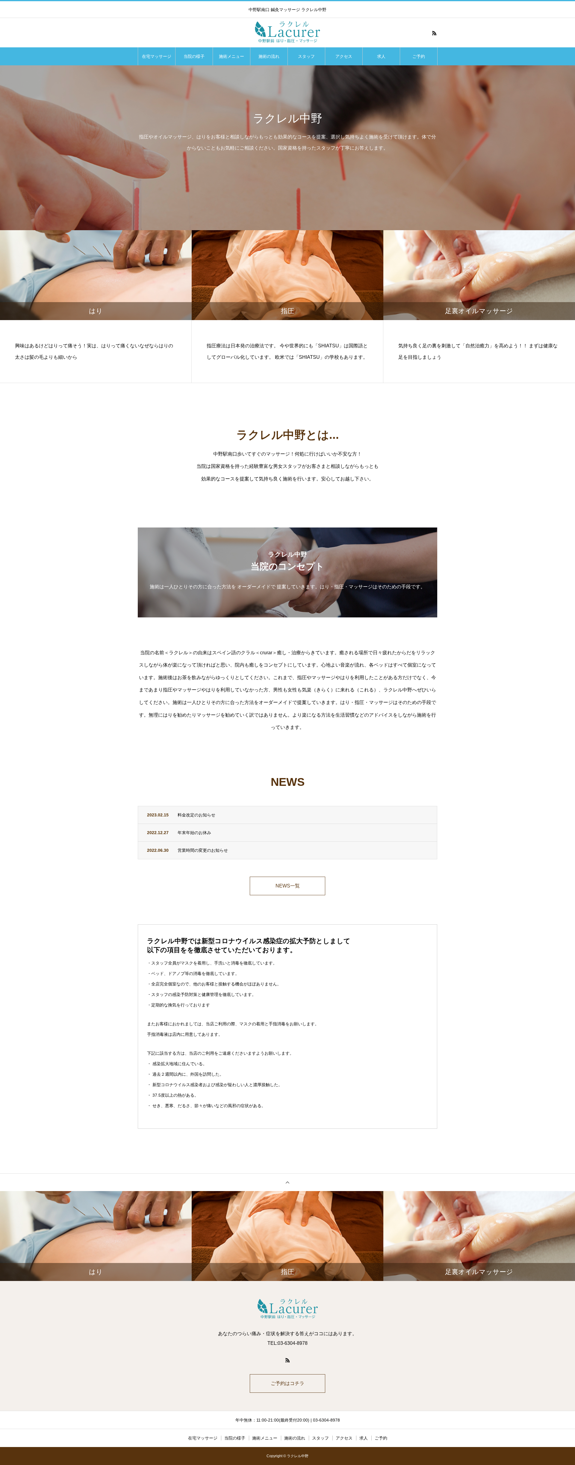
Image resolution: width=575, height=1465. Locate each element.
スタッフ (306, 56)
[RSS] (434, 33)
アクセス (343, 56)
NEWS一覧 (288, 885)
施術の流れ (268, 56)
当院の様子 (194, 56)
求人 (381, 56)
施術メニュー (231, 56)
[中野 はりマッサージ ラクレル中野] (287, 32)
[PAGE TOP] (287, 1182)
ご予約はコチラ (287, 1383)
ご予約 (418, 56)
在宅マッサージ (156, 56)
